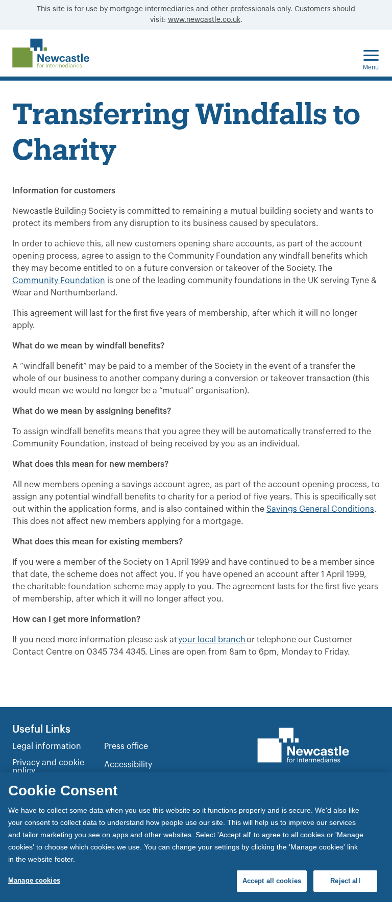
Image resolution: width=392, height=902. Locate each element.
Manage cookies (34, 880)
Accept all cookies (271, 881)
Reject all (345, 881)
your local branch (212, 640)
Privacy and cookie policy (48, 767)
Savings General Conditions (320, 509)
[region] (196, 837)
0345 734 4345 (116, 652)
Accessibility (128, 765)
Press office (126, 746)
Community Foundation (58, 281)
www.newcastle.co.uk (204, 19)
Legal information (46, 746)
